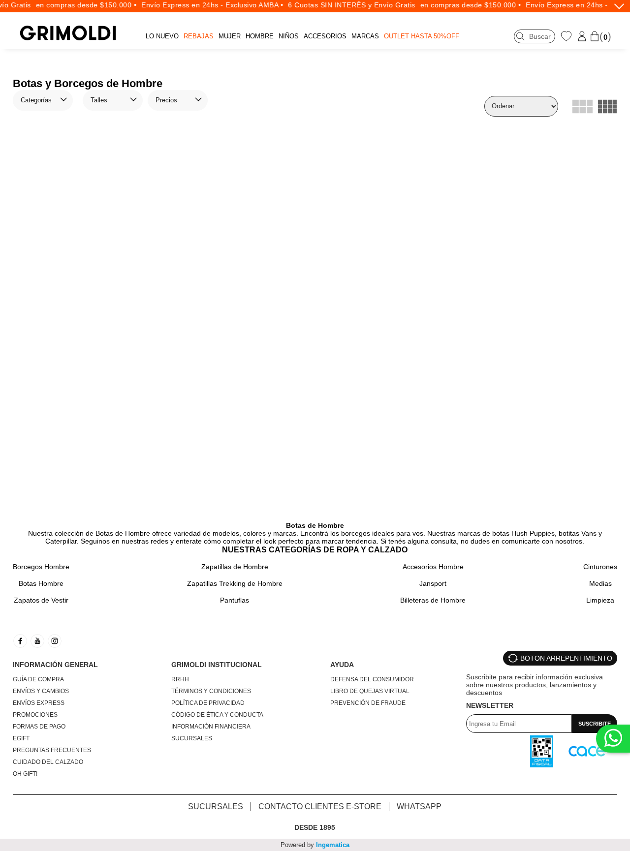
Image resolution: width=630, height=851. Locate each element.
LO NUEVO (162, 36)
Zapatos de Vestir (41, 600)
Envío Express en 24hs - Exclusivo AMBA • (207, 4)
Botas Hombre (41, 583)
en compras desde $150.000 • (81, 4)
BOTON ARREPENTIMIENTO (566, 658)
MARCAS (365, 36)
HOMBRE (260, 36)
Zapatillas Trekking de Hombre (235, 583)
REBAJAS (199, 36)
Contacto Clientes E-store (319, 806)
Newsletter (489, 705)
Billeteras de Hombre (433, 600)
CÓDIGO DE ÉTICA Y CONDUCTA (217, 714)
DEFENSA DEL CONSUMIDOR (372, 679)
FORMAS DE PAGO (39, 726)
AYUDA (342, 665)
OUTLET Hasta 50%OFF (421, 36)
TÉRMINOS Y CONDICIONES (211, 691)
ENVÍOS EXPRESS (38, 702)
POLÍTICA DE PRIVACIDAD (208, 702)
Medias (600, 583)
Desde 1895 (314, 827)
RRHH (180, 679)
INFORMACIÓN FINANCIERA (211, 726)
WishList (567, 36)
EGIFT (21, 738)
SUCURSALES (191, 738)
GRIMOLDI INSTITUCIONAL (216, 665)
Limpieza (600, 600)
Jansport (432, 583)
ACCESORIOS (325, 36)
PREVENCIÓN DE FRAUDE (368, 702)
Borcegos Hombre (41, 567)
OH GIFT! (25, 773)
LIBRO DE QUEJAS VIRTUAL (370, 691)
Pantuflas (234, 600)
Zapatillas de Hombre (234, 567)
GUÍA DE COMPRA (38, 679)
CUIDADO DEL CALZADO (48, 762)
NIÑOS (289, 36)
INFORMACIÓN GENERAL (55, 665)
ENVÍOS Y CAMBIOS (41, 691)
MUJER (230, 36)
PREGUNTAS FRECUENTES (52, 750)
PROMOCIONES (35, 714)
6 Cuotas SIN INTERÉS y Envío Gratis (346, 4)
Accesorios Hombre (433, 567)
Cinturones (600, 567)
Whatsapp (419, 806)
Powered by (315, 845)
